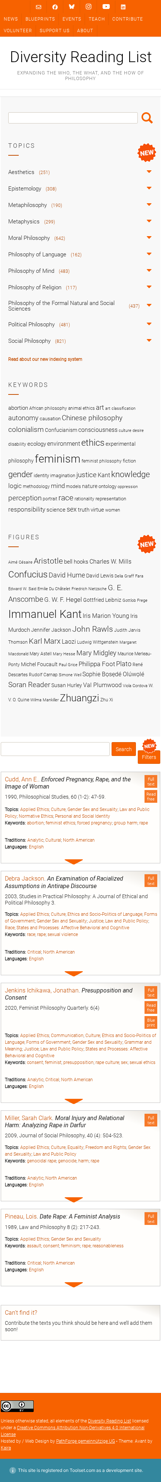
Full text (151, 782)
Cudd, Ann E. (21, 779)
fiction (129, 461)
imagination (62, 475)
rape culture (107, 1062)
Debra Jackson (24, 878)
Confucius (28, 574)
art (100, 407)
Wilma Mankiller (44, 700)
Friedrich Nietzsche (89, 588)
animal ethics (81, 408)
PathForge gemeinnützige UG (85, 1441)
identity (41, 475)
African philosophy (48, 408)
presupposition (78, 1062)
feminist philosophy (102, 461)
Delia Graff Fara (129, 576)
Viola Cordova (135, 685)
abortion (35, 823)
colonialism (26, 429)
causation (50, 418)
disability (17, 444)
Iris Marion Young (106, 615)
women (112, 510)
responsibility (26, 509)
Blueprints (40, 19)
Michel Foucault (39, 664)
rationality (84, 498)
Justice (96, 921)
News (11, 19)
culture (125, 430)
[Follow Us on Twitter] (71, 6)
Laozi (69, 641)
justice (86, 474)
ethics (92, 442)
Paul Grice (68, 664)
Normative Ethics (36, 816)
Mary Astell (41, 653)
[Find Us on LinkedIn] (123, 7)
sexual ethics (142, 1062)
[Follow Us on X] (88, 6)
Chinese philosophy (92, 418)
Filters (149, 757)
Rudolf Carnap (43, 674)
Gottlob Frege (135, 600)
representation (110, 498)
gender (20, 474)
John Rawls (92, 629)
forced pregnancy (94, 823)
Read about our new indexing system (45, 359)
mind (58, 486)
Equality (75, 1147)
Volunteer (18, 30)
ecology (36, 443)
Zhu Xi (106, 699)
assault (34, 1245)
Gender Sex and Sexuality (92, 809)
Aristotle (48, 560)
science (56, 509)
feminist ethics (60, 823)
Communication (67, 1035)
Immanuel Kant (45, 614)
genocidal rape (41, 1161)
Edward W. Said (22, 588)
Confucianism (61, 430)
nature (89, 486)
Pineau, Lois (21, 1216)
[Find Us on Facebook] (55, 7)
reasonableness (108, 1245)
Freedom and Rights (105, 1147)
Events (72, 19)
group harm (125, 823)
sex (124, 1062)
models (73, 486)
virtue (97, 509)
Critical (34, 952)
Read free (151, 797)
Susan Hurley (66, 685)
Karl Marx (45, 641)
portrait (50, 498)
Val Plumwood (102, 685)
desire (138, 430)
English (36, 847)
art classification (120, 408)
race (31, 934)
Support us (55, 30)
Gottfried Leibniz (102, 600)
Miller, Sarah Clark (28, 1118)
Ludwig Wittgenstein (97, 642)
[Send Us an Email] (38, 7)
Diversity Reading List (81, 57)
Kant (104, 475)
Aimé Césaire (20, 562)
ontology (107, 486)
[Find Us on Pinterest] (106, 6)
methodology (36, 486)
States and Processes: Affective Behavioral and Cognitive (72, 927)
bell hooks (76, 561)
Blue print (151, 1023)
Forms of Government (48, 1042)
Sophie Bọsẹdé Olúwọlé (113, 674)
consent (35, 1062)
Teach (97, 19)
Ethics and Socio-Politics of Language (104, 914)
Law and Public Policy (126, 921)
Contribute (127, 19)
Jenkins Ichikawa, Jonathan (42, 990)
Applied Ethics (34, 809)
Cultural (53, 840)
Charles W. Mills (110, 561)
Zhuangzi (79, 698)
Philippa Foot (97, 664)
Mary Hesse (64, 654)
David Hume (67, 575)
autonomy (23, 418)
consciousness (98, 429)
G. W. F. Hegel (63, 599)
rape (143, 823)
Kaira (6, 1448)
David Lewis (99, 576)
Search (147, 118)
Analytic (35, 840)
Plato (123, 664)
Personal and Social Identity (82, 816)
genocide (67, 1161)
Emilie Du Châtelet (53, 588)
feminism (70, 1245)
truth (83, 509)
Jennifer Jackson (51, 630)
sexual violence (63, 934)
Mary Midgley (96, 653)
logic (15, 486)
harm (83, 1161)
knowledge (130, 474)
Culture (58, 809)
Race (10, 927)
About (85, 30)
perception (25, 498)
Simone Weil (70, 675)
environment (63, 443)
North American (79, 840)
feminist (53, 1062)
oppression (128, 486)
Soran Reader (29, 684)
